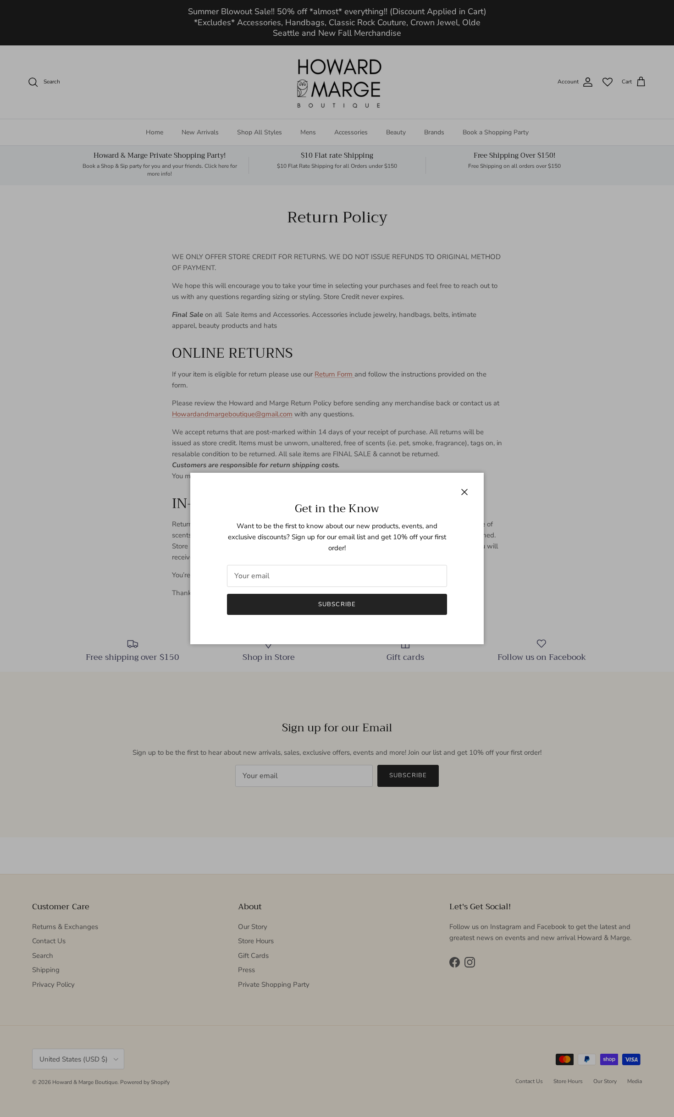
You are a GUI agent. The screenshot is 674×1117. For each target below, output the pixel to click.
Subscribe (336, 604)
